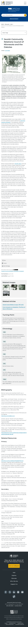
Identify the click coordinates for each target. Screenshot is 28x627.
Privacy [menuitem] (6, 623)
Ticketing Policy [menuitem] (20, 623)
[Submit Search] (25, 15)
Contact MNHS (18, 605)
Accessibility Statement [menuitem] (19, 624)
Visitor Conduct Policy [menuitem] (10, 624)
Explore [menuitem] (14, 575)
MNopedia (7, 24)
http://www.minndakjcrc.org (8, 416)
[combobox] (14, 15)
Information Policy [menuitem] (12, 623)
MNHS (2, 24)
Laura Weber (7, 50)
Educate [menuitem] (14, 578)
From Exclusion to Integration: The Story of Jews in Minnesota (14, 308)
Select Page (5, 32)
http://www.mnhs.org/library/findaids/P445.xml (12, 460)
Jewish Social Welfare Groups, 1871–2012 (13, 304)
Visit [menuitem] (14, 572)
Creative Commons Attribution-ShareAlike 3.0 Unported (12, 271)
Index (11, 24)
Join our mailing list (14, 565)
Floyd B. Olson (18, 163)
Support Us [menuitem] (14, 584)
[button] (25, 3)
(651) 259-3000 (9, 605)
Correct (5, 263)
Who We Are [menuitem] (14, 581)
